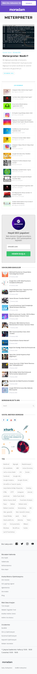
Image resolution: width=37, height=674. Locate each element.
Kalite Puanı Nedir (18, 496)
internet (29, 492)
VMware (25, 524)
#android (6, 464)
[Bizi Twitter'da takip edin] (22, 544)
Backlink (4, 628)
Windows (6, 528)
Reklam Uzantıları (8, 508)
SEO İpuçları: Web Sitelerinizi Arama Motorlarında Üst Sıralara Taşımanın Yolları (21, 324)
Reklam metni (23, 504)
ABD (17, 468)
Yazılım (9, 52)
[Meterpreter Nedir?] (18, 37)
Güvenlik (5, 52)
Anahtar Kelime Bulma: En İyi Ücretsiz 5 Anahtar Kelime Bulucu (22, 202)
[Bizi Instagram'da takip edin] (27, 544)
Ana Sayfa (5, 558)
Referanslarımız (6, 565)
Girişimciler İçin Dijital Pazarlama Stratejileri (21, 381)
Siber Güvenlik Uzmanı (23, 512)
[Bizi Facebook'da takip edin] (17, 544)
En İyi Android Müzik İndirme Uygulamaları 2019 (19, 105)
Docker (27, 472)
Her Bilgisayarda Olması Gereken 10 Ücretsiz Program (22, 193)
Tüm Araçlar (5, 606)
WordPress (16, 528)
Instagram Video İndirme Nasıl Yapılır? (22, 90)
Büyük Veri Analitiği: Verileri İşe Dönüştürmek (22, 347)
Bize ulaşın (5, 569)
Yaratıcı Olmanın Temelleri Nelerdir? (19, 298)
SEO (31, 508)
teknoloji (20, 520)
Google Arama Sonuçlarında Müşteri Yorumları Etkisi (22, 177)
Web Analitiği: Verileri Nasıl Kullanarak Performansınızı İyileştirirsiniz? (20, 373)
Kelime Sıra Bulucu (7, 617)
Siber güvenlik (7, 512)
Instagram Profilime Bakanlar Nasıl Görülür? (21, 161)
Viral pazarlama (15, 524)
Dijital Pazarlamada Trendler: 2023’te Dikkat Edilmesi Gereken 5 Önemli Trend (22, 315)
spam (17, 516)
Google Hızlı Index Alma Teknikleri (21, 154)
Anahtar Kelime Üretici (9, 614)
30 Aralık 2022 (17, 52)
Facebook (6, 476)
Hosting (28, 488)
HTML (5, 492)
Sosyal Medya (7, 516)
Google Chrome (23, 480)
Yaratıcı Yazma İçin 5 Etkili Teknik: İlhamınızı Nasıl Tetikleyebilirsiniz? (21, 364)
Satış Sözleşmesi (7, 668)
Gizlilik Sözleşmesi (20, 668)
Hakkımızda (5, 562)
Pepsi (5, 504)
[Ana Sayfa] (17, 9)
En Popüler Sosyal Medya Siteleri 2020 (22, 113)
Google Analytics (8, 480)
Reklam (13, 504)
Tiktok (29, 520)
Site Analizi (5, 591)
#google (15, 464)
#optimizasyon (26, 464)
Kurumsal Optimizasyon (9, 636)
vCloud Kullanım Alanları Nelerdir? (19, 340)
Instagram (20, 492)
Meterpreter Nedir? (15, 56)
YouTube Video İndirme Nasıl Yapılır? (22, 97)
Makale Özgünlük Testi (9, 610)
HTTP (12, 492)
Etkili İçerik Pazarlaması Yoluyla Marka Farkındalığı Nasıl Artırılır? (20, 273)
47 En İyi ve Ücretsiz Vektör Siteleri (21, 138)
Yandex (25, 528)
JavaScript (6, 496)
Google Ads (16, 476)
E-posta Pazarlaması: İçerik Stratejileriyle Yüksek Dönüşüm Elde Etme (21, 306)
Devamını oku (9, 73)
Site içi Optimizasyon (8, 632)
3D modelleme (8, 468)
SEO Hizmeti (5, 580)
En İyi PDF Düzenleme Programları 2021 (22, 185)
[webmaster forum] (16, 440)
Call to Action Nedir (9, 472)
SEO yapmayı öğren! (8, 584)
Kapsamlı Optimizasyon (9, 640)
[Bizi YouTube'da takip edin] (32, 544)
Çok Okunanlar (18, 85)
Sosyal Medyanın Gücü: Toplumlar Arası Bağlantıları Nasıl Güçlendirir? (20, 290)
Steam (24, 516)
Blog (3, 595)
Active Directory (28, 468)
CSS (20, 472)
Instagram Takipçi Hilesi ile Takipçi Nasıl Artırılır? (22, 146)
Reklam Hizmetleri (7, 643)
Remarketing (22, 508)
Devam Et (29, 3)
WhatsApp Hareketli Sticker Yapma (21, 170)
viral (4, 524)
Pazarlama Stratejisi (26, 500)
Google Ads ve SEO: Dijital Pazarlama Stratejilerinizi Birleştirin (20, 281)
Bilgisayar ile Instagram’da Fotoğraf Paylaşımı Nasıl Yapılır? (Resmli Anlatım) (22, 121)
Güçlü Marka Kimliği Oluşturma (13, 488)
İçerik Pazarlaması (9, 532)
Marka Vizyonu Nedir (9, 500)
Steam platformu (8, 520)
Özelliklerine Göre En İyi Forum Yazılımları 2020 (20, 130)
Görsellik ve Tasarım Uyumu (12, 484)
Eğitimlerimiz (6, 588)
